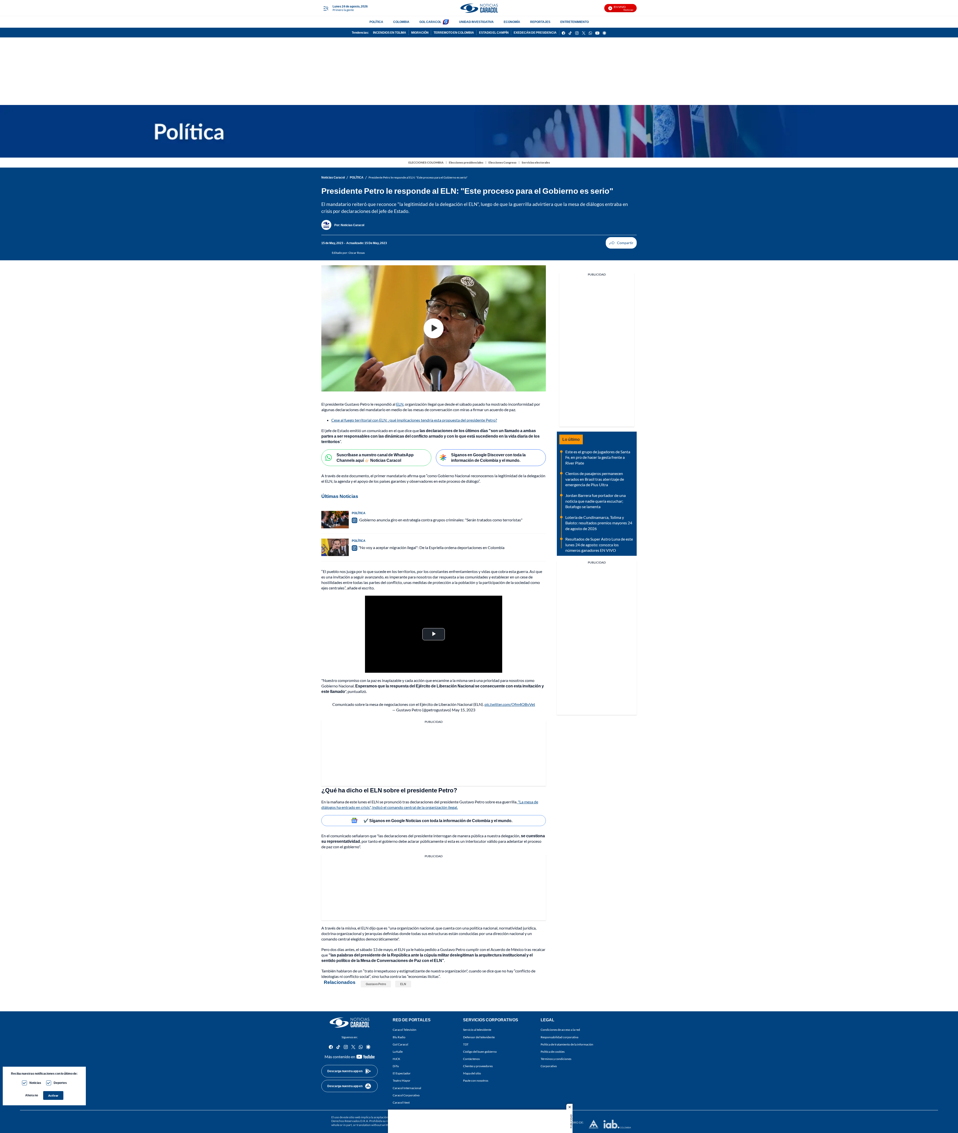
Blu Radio (399, 1037)
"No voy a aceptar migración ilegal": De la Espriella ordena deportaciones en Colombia (431, 547)
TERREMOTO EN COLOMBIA (454, 32)
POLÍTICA (376, 22)
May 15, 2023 (463, 709)
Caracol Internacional (407, 1088)
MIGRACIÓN (420, 32)
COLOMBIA (401, 22)
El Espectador (402, 1073)
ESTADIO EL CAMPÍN (494, 32)
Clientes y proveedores (478, 1066)
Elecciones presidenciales (466, 162)
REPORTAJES (540, 22)
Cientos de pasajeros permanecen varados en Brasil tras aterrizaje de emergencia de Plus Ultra (594, 479)
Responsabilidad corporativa (559, 1037)
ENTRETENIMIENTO (574, 22)
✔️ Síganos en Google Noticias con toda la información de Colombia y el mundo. (437, 820)
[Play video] (434, 328)
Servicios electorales (536, 162)
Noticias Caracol (333, 177)
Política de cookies (553, 1051)
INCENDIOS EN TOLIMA (389, 32)
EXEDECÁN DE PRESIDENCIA (535, 32)
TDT (466, 1044)
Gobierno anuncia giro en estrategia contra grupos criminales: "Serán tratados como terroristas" (440, 519)
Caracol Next (401, 1102)
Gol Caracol (400, 1044)
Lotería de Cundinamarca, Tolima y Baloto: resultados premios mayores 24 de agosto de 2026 (598, 523)
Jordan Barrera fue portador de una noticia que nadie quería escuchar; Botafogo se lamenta (595, 501)
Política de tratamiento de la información (567, 1044)
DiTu (396, 1066)
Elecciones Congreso (502, 162)
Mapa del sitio (472, 1073)
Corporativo (549, 1066)
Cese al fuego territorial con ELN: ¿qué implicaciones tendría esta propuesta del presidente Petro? (414, 420)
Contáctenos (471, 1059)
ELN (399, 404)
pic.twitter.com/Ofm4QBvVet (509, 704)
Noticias (35, 1083)
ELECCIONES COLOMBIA (426, 162)
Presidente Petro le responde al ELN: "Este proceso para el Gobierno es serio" (418, 177)
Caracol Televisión (404, 1030)
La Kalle (398, 1051)
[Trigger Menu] (325, 8)
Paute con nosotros (475, 1080)
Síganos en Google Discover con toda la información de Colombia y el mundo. (488, 457)
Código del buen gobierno (480, 1051)
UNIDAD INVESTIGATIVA (476, 22)
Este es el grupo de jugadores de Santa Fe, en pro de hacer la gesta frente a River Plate (597, 457)
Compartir (621, 243)
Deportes (60, 1083)
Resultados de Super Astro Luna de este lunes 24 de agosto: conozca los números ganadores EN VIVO (599, 545)
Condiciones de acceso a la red (560, 1030)
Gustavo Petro (376, 984)
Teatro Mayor (401, 1080)
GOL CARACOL (430, 22)
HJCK (396, 1059)
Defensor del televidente (479, 1037)
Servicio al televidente (477, 1030)
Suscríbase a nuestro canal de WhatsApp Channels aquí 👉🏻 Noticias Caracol (375, 457)
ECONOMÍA (512, 22)
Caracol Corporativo (406, 1095)
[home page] (479, 8)
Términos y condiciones (556, 1059)
